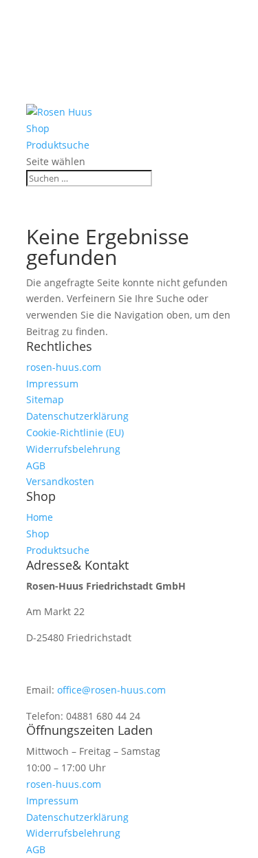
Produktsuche (59, 96)
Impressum (52, 383)
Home (40, 62)
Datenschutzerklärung (77, 415)
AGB (35, 465)
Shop (38, 79)
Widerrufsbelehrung (73, 448)
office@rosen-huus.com (111, 689)
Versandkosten (60, 481)
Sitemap (45, 399)
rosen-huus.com (63, 367)
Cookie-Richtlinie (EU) (75, 432)
